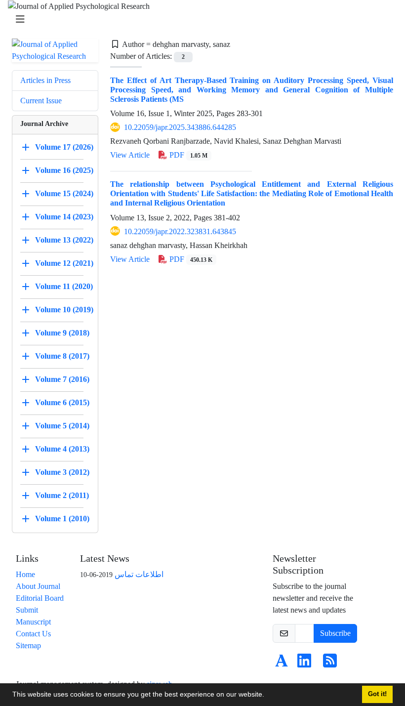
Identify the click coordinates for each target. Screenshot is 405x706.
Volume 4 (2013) (62, 449)
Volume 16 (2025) (64, 170)
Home (25, 574)
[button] (267, 695)
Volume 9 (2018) (62, 332)
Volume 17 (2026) (64, 147)
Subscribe (335, 633)
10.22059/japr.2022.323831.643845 (180, 231)
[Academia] (281, 663)
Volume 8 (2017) (62, 356)
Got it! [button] (377, 694)
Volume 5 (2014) (62, 425)
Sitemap (28, 645)
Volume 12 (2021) (64, 263)
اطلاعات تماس (139, 574)
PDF (187, 155)
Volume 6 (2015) (62, 402)
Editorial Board (40, 598)
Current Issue (41, 100)
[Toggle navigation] (199, 19)
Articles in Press (45, 80)
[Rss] (330, 663)
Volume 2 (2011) (62, 495)
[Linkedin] (304, 663)
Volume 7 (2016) (62, 379)
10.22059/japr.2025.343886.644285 (180, 127)
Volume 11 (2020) (64, 286)
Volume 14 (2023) (64, 216)
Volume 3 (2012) (62, 472)
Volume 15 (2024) (64, 193)
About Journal (38, 586)
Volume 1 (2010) (62, 518)
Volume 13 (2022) (64, 240)
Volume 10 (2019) (64, 309)
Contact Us (33, 633)
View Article (130, 155)
